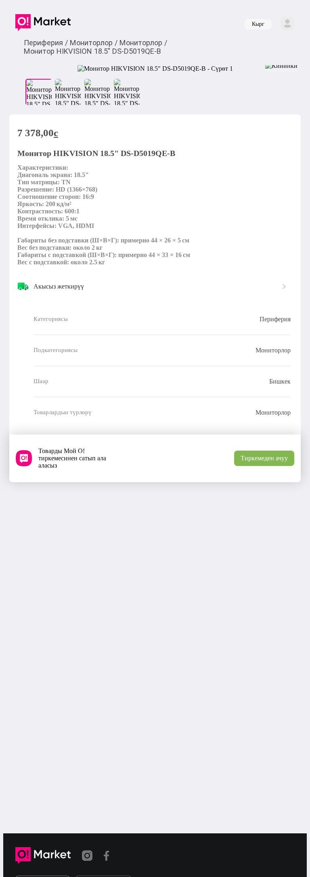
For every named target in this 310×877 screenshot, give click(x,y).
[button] (43, 24)
